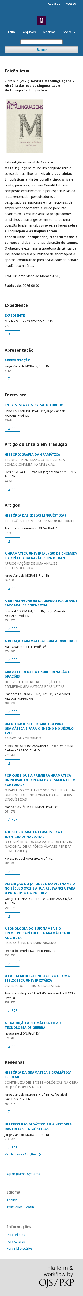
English (12, 1200)
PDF (14, 334)
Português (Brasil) (20, 1207)
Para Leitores (16, 1235)
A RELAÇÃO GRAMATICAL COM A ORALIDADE (41, 641)
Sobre (68, 32)
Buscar (42, 49)
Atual (11, 32)
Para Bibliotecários (20, 1248)
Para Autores (16, 1241)
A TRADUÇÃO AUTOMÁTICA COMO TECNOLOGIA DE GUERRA (33, 1025)
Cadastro (54, 3)
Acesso (71, 3)
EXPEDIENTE (15, 315)
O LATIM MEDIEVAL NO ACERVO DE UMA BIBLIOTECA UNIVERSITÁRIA (37, 981)
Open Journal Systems (23, 1173)
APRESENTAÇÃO (17, 360)
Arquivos (29, 32)
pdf (14, 963)
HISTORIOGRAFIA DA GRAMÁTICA (37, 459)
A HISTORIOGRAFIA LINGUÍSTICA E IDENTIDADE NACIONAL (38, 841)
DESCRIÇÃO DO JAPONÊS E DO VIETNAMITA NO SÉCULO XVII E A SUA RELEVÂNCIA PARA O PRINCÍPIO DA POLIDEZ (40, 888)
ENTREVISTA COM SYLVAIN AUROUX (34, 405)
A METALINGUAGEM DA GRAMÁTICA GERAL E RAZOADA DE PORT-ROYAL (41, 602)
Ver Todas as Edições (20, 1154)
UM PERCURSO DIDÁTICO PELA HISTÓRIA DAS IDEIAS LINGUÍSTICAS (38, 1126)
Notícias (49, 32)
